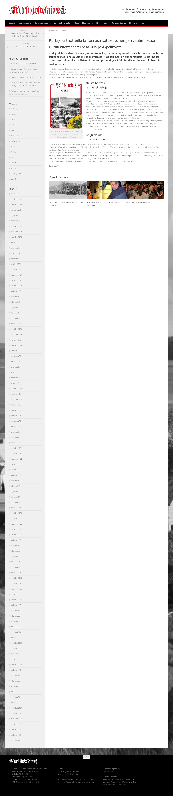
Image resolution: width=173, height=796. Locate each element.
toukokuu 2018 (16, 643)
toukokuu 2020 (16, 513)
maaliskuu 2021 (16, 459)
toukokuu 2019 (16, 578)
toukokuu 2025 (16, 226)
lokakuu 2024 (15, 242)
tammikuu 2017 (16, 729)
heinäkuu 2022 (16, 378)
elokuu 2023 (15, 313)
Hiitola (13, 119)
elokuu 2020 (15, 497)
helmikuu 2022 (16, 405)
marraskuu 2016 (16, 740)
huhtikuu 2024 (16, 269)
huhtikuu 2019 (16, 583)
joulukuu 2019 (16, 540)
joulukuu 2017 (16, 670)
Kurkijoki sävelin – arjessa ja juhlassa (24, 63)
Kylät (12, 157)
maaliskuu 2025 (16, 232)
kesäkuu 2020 (16, 508)
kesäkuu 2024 (16, 264)
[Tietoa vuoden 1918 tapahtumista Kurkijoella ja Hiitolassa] (68, 190)
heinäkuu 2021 (16, 437)
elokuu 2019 (15, 562)
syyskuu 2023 (15, 307)
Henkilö (13, 114)
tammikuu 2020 (16, 535)
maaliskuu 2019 (16, 589)
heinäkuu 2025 (16, 221)
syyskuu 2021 (15, 432)
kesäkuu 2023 (16, 324)
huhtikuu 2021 (16, 453)
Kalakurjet (14, 135)
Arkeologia (15, 108)
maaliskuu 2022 (16, 399)
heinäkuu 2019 (16, 567)
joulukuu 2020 (16, 475)
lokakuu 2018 (15, 616)
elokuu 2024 (15, 253)
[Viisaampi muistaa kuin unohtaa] (145, 190)
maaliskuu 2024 (16, 275)
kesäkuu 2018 (16, 637)
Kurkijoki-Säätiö (119, 23)
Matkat (13, 163)
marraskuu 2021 (16, 421)
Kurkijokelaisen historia (45, 23)
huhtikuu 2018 (16, 648)
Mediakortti (87, 23)
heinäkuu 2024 (16, 259)
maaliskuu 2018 (16, 654)
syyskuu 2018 (15, 621)
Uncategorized (16, 173)
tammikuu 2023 (16, 345)
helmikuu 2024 (16, 280)
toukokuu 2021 (16, 448)
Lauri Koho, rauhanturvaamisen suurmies (26, 77)
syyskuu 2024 (15, 248)
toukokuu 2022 (16, 388)
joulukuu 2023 (16, 291)
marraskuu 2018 (16, 610)
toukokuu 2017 (16, 708)
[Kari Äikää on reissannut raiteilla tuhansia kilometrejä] (106, 190)
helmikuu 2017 (16, 724)
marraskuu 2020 (16, 480)
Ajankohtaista (25, 23)
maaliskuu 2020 (16, 524)
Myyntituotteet (136, 23)
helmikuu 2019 (16, 594)
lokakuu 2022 (15, 361)
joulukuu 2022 (16, 351)
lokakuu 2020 (15, 486)
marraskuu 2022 (16, 356)
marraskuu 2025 (16, 210)
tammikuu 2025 (16, 237)
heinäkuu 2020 (16, 502)
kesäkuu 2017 (16, 702)
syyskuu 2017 (15, 686)
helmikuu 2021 (16, 464)
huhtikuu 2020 (16, 518)
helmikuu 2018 (16, 659)
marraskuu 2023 (16, 296)
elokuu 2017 (15, 692)
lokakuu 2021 (15, 426)
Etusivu (12, 23)
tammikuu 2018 (16, 665)
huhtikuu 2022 (16, 394)
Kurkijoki (53, 30)
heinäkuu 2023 (16, 318)
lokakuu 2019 (15, 551)
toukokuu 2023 (16, 329)
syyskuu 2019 (15, 556)
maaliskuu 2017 (16, 719)
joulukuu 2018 (16, 605)
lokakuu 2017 (15, 681)
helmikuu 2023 (16, 340)
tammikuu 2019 (16, 600)
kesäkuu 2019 (16, 572)
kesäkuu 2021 (16, 443)
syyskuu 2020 (15, 491)
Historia (13, 125)
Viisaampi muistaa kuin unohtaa (138, 202)
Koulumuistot (15, 146)
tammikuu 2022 (16, 410)
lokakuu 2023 (15, 302)
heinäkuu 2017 (16, 697)
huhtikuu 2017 (16, 713)
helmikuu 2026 (16, 199)
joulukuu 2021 (16, 416)
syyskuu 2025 (15, 215)
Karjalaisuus (15, 141)
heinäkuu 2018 (16, 632)
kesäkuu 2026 (16, 194)
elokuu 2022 (15, 372)
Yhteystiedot (102, 23)
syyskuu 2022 (15, 367)
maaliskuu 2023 (16, 334)
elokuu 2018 (15, 627)
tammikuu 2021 (16, 470)
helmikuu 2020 (16, 529)
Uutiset (62, 30)
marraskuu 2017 (16, 675)
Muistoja (14, 168)
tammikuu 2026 (16, 204)
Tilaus (76, 23)
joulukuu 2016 (16, 735)
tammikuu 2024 (16, 286)
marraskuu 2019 (16, 545)
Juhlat (13, 130)
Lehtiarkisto (64, 23)
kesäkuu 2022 (16, 383)
